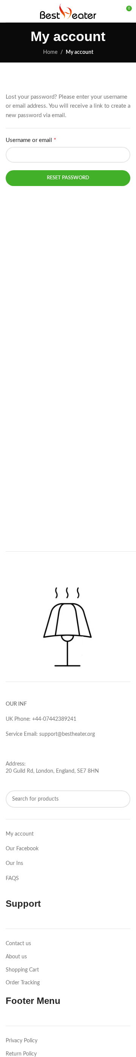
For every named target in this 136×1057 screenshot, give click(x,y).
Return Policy (21, 1054)
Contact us (18, 943)
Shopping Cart (22, 970)
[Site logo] (68, 11)
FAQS (12, 878)
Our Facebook (22, 848)
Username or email (31, 140)
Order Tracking (23, 982)
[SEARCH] (121, 799)
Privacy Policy (21, 1040)
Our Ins (14, 863)
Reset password (68, 177)
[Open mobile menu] (8, 11)
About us (16, 956)
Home (50, 52)
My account (20, 834)
